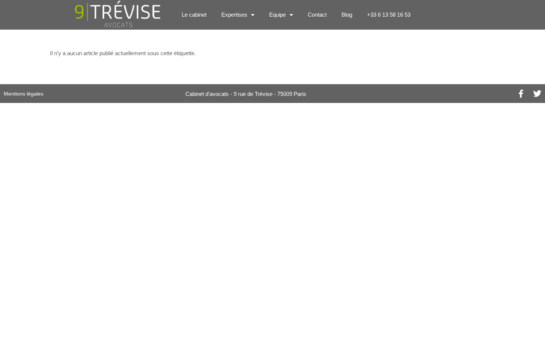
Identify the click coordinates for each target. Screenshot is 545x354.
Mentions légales (23, 94)
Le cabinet (194, 14)
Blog (346, 14)
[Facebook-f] (521, 94)
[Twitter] (537, 94)
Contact (317, 14)
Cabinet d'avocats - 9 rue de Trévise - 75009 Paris (245, 94)
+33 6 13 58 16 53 (388, 14)
